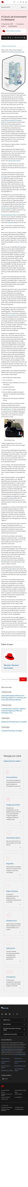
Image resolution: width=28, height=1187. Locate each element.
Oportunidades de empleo (20, 1090)
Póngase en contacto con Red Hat (6, 1094)
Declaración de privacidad (6, 1107)
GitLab (4, 560)
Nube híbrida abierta (13, 838)
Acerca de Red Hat (5, 1090)
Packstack (10, 222)
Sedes (16, 1092)
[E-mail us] (15, 38)
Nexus (16, 560)
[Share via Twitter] (13, 38)
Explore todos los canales (12, 761)
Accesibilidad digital (19, 1109)
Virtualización (10, 977)
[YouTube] (6, 1014)
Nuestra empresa (5, 1058)
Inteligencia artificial (13, 805)
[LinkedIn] (2, 1014)
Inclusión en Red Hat (5, 1097)
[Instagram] (17, 1014)
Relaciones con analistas (7, 1070)
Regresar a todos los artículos (9, 46)
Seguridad (9, 864)
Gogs (10, 569)
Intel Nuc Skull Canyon (14, 160)
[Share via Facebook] (8, 38)
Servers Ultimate (11, 315)
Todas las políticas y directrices (5, 1110)
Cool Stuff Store (18, 1097)
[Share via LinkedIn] (10, 38)
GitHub (17, 242)
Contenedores (12, 26)
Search (23, 679)
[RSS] (25, 38)
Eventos (3, 1092)
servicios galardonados (19, 1054)
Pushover (8, 409)
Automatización (11, 777)
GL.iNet (4, 176)
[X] (13, 1014)
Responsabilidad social (20, 1066)
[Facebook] (10, 1014)
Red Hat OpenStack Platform (9, 215)
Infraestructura (11, 921)
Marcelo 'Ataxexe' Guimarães (13, 31)
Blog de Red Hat (5, 7)
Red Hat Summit (4, 1099)
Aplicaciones (10, 948)
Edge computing (12, 891)
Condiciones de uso (19, 1107)
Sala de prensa (18, 1058)
